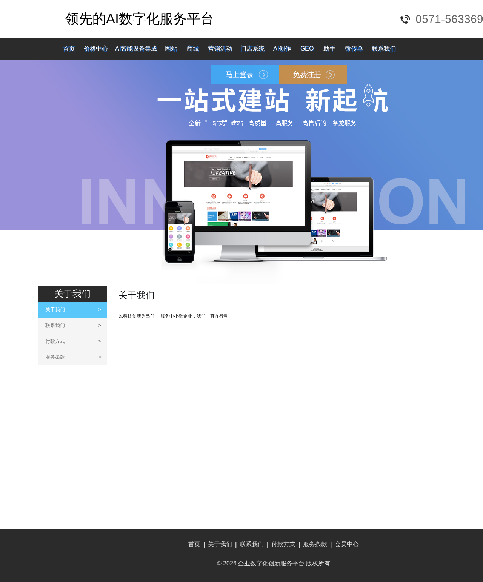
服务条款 (73, 357)
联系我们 (384, 48)
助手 (329, 48)
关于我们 (73, 309)
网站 (171, 48)
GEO (307, 48)
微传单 (354, 48)
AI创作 (282, 48)
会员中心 (347, 544)
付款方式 (73, 341)
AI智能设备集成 (136, 48)
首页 (69, 48)
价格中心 (96, 48)
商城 (193, 48)
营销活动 (220, 48)
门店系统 (252, 48)
